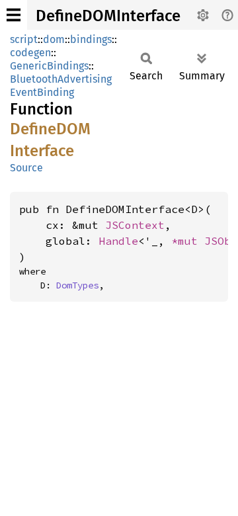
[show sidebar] (13, 15)
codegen (30, 52)
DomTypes (77, 285)
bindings (91, 39)
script (24, 39)
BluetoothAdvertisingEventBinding (61, 86)
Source (26, 167)
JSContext (135, 225)
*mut (187, 240)
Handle (118, 240)
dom (54, 39)
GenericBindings (49, 66)
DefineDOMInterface (108, 16)
